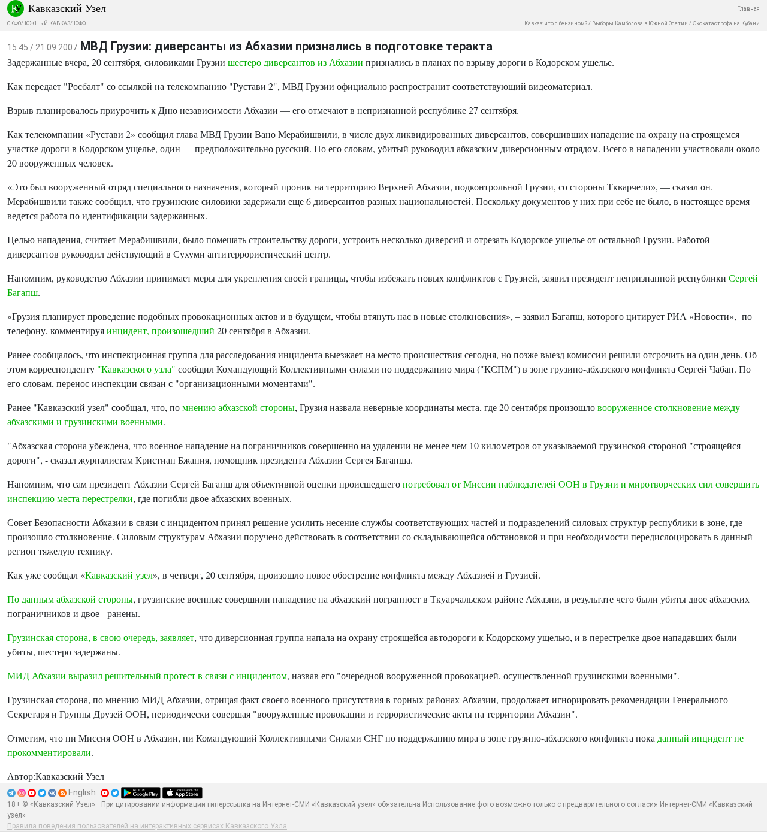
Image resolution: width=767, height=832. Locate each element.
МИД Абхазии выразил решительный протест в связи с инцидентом (147, 675)
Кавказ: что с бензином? (555, 23)
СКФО (14, 23)
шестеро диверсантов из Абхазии (295, 62)
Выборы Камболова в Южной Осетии (640, 23)
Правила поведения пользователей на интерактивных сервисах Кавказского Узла (147, 826)
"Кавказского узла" (136, 368)
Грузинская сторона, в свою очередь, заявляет (100, 637)
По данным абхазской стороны (70, 598)
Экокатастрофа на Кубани (726, 23)
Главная (748, 8)
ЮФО (80, 23)
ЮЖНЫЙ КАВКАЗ (47, 23)
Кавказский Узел (67, 8)
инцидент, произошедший (161, 330)
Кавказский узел (119, 574)
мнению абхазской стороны (238, 407)
